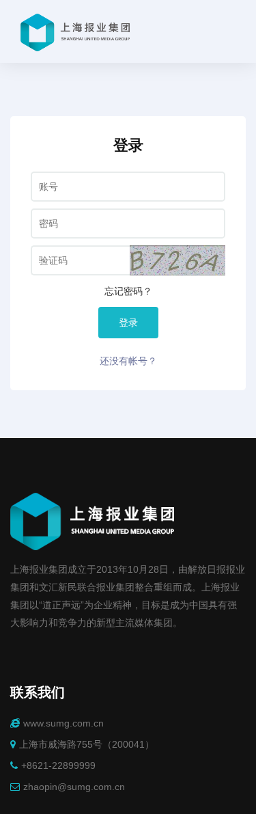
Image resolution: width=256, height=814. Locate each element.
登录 (128, 322)
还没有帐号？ (128, 360)
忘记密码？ (128, 291)
